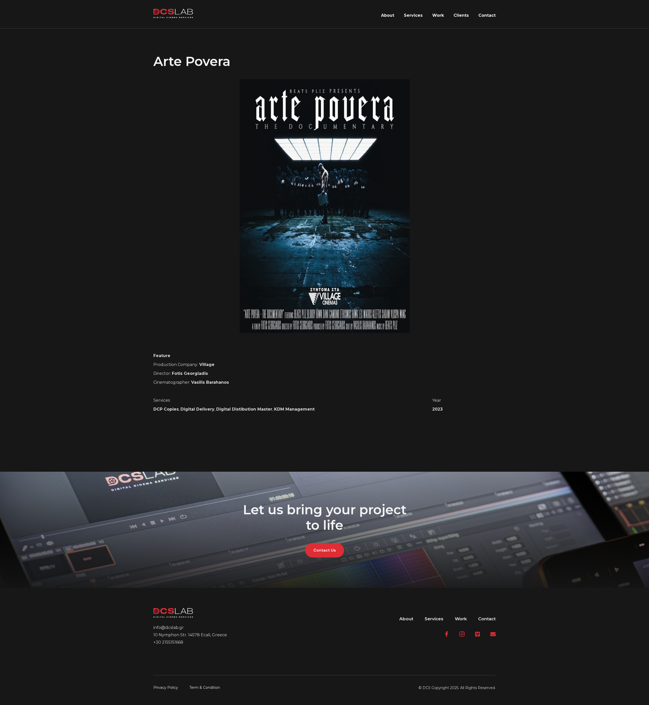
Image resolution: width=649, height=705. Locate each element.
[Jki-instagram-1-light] (462, 634)
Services (413, 15)
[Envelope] (493, 634)
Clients (461, 15)
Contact (487, 15)
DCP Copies (166, 409)
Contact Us (324, 550)
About (387, 15)
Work (438, 15)
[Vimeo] (477, 634)
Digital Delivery (197, 409)
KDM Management (294, 409)
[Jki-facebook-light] (446, 634)
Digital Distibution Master (244, 409)
